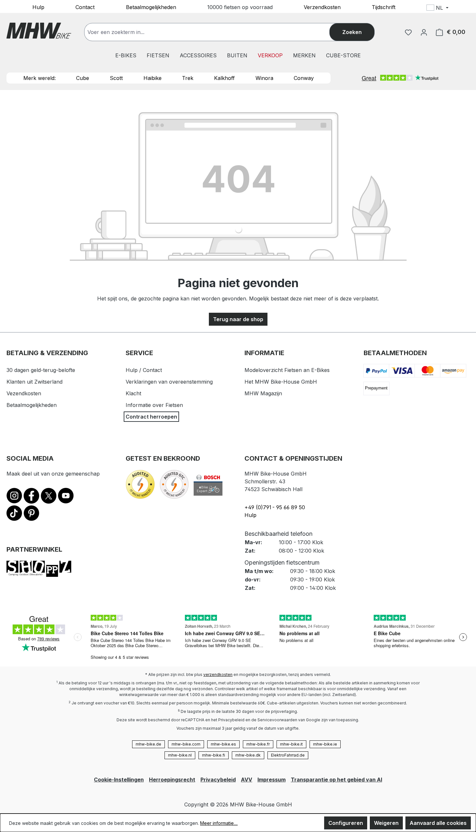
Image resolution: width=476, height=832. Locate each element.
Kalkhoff (224, 78)
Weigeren (386, 823)
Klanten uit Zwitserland (34, 381)
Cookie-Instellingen (119, 779)
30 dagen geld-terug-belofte (40, 370)
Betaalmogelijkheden (151, 7)
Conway (304, 78)
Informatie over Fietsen (154, 405)
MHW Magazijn (263, 393)
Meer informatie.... (219, 823)
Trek (187, 78)
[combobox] (213, 32)
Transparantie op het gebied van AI (336, 779)
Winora (264, 78)
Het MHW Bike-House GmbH (280, 381)
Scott (116, 78)
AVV (246, 779)
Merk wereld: (39, 78)
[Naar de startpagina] (38, 31)
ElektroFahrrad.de (288, 755)
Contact (85, 7)
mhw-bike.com (186, 744)
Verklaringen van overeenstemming (169, 381)
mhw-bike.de (148, 744)
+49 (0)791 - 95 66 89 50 (274, 507)
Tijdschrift (383, 7)
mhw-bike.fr (258, 744)
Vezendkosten (23, 393)
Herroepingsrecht (172, 779)
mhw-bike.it (291, 744)
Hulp (38, 7)
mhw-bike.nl (180, 755)
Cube (82, 78)
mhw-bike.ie (325, 744)
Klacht (133, 393)
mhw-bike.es (223, 744)
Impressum (271, 779)
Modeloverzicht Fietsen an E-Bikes (287, 370)
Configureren (345, 823)
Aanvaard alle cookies (438, 823)
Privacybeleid (218, 779)
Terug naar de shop (238, 319)
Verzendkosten (322, 7)
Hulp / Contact (144, 370)
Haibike (152, 78)
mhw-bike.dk (248, 755)
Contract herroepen (151, 416)
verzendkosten (217, 674)
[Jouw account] (424, 32)
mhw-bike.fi (213, 755)
